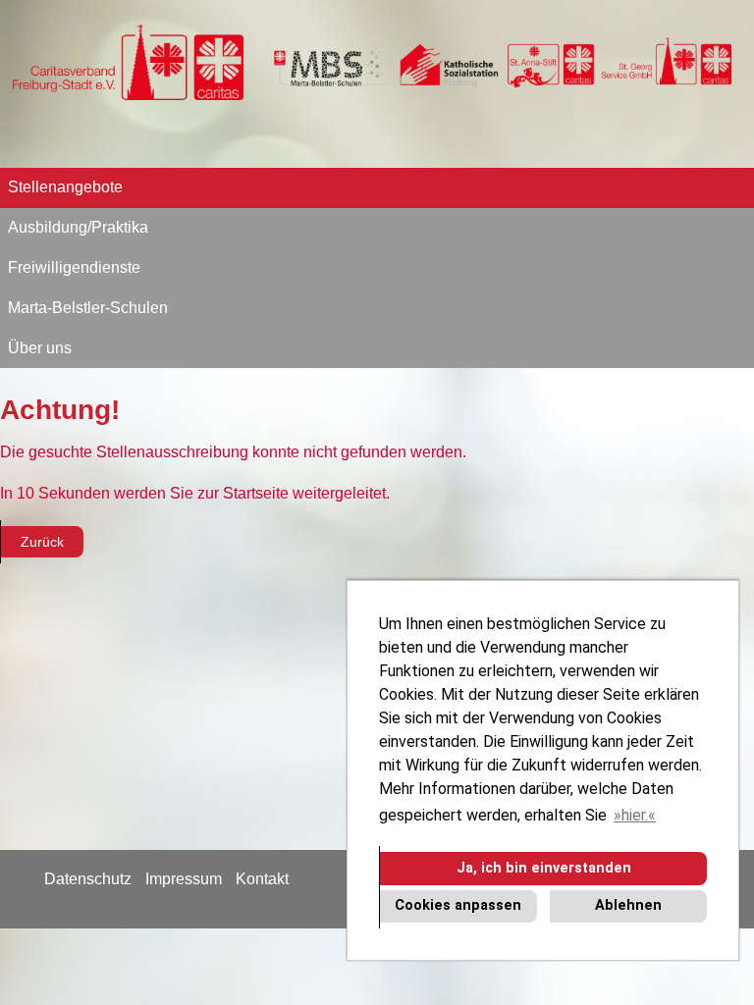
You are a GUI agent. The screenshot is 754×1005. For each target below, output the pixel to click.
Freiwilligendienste (74, 267)
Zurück (42, 542)
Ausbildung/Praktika (78, 227)
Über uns (40, 348)
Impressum (183, 879)
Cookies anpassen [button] (458, 905)
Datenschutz (88, 879)
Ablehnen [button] (628, 905)
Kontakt (262, 879)
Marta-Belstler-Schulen (88, 307)
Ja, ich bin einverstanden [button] (544, 868)
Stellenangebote (65, 187)
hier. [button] (634, 815)
